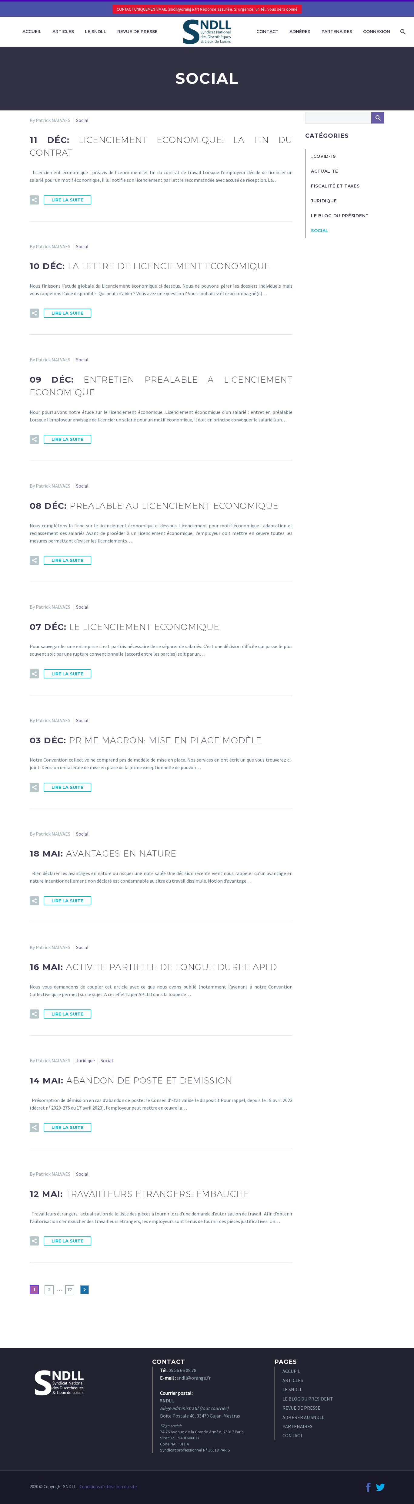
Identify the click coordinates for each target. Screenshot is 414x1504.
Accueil (32, 31)
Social (82, 120)
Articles (63, 31)
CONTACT (292, 1435)
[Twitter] (380, 1487)
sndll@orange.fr (194, 1378)
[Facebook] (368, 1487)
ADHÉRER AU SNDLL (303, 1417)
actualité (324, 171)
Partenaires (337, 31)
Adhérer (300, 31)
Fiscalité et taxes (335, 186)
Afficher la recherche (377, 117)
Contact (267, 31)
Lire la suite (67, 200)
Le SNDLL (95, 31)
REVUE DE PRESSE (301, 1408)
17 (69, 1290)
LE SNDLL (292, 1389)
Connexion (376, 31)
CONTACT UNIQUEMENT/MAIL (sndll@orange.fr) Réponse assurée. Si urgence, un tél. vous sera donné (207, 9)
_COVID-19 (323, 156)
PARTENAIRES (297, 1426)
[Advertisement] (344, 350)
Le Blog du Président (340, 215)
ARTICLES (292, 1380)
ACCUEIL (291, 1371)
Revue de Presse (137, 31)
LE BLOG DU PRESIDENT (307, 1399)
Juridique (85, 1060)
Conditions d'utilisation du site (108, 1486)
